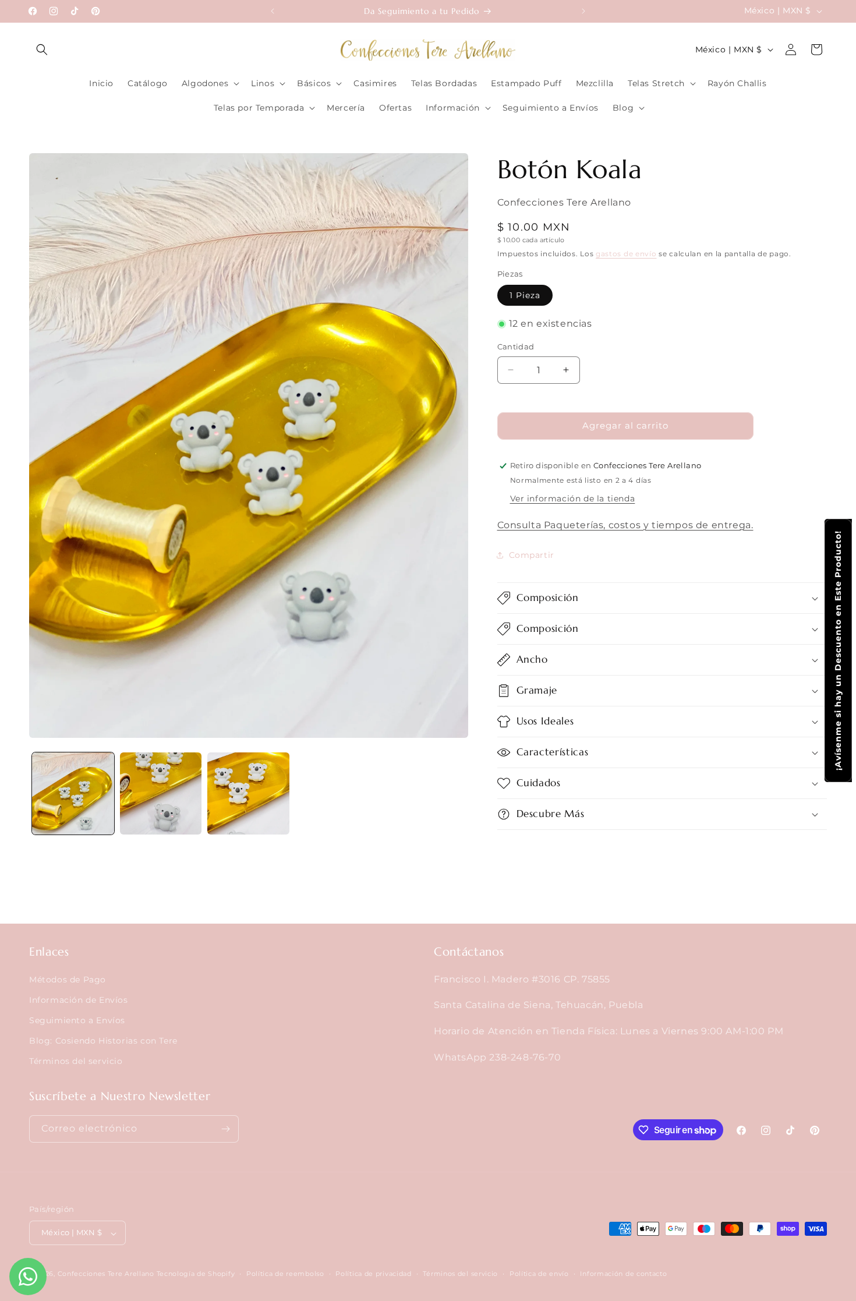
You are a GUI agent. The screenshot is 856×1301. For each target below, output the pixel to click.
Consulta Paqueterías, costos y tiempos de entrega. (625, 525)
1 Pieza (525, 295)
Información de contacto (623, 1274)
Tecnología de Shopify (196, 1274)
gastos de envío (626, 253)
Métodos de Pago (67, 979)
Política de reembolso (285, 1274)
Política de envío (539, 1274)
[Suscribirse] (225, 1129)
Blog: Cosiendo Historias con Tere (103, 1040)
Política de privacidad (373, 1274)
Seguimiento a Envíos (77, 1019)
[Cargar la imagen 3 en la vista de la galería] (248, 793)
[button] (42, 49)
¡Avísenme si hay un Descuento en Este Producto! (838, 650)
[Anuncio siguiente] (583, 11)
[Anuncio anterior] (272, 11)
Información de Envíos (78, 999)
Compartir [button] (531, 555)
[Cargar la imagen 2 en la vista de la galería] (161, 793)
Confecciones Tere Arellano (106, 1274)
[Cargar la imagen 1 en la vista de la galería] (73, 793)
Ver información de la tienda (572, 498)
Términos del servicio (76, 1061)
